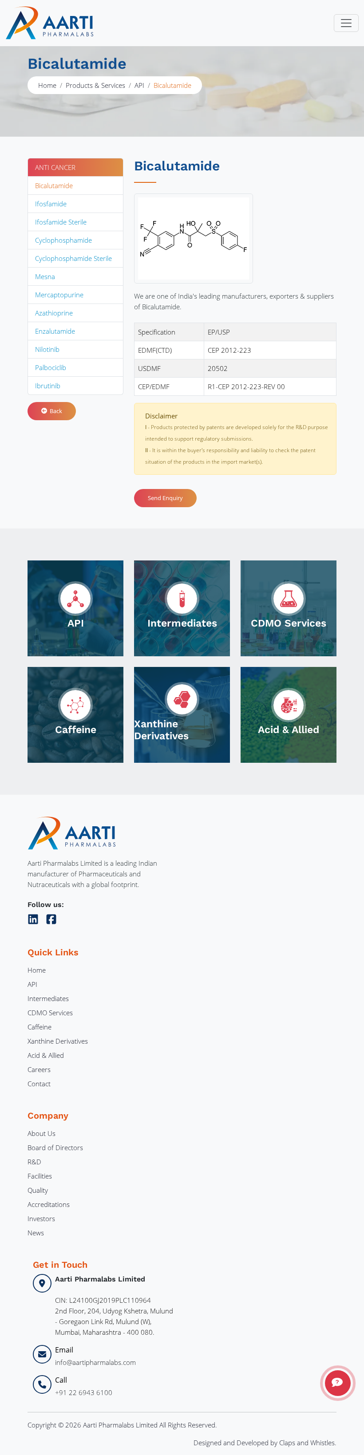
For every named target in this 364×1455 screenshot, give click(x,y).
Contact (39, 1083)
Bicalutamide (54, 185)
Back (54, 411)
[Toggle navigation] (346, 23)
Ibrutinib (47, 385)
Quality (38, 1190)
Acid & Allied (46, 1055)
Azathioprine (54, 312)
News (36, 1232)
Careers (39, 1069)
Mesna (45, 276)
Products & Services (95, 85)
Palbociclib (50, 367)
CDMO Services (50, 1012)
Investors (41, 1218)
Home (47, 85)
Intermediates (48, 998)
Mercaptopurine (59, 294)
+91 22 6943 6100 (83, 1392)
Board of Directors (55, 1147)
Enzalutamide (55, 331)
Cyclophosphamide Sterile (73, 258)
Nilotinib (47, 349)
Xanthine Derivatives (58, 1041)
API (139, 85)
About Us (41, 1133)
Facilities (40, 1175)
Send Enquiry (165, 498)
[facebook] (51, 917)
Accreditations (49, 1204)
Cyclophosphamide (63, 240)
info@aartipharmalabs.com (95, 1362)
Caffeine (39, 1026)
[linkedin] (35, 917)
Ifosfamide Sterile (61, 221)
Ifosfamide (51, 203)
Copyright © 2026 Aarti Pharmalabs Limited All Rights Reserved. (122, 1424)
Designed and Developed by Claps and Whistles (264, 1442)
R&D (34, 1161)
